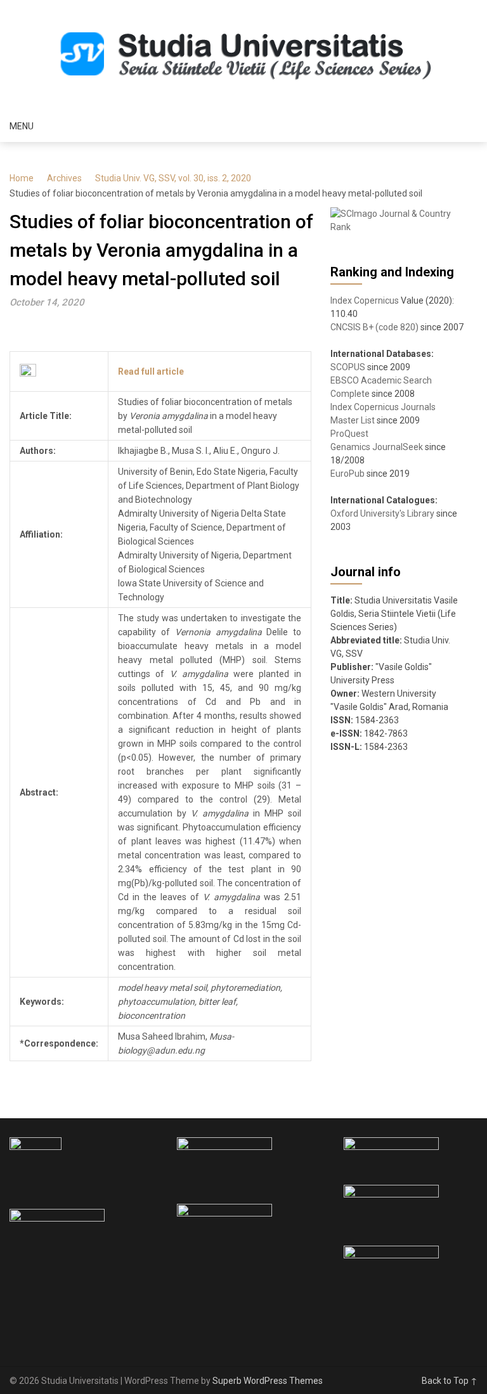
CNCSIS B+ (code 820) (374, 327)
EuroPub (347, 473)
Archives (64, 178)
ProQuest (349, 434)
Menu (22, 126)
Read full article (151, 371)
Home (22, 178)
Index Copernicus (364, 300)
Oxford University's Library (382, 513)
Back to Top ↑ (449, 1381)
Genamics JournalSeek (376, 447)
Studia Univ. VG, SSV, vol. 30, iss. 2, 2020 (173, 178)
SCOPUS (347, 367)
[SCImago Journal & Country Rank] (397, 227)
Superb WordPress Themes (267, 1381)
